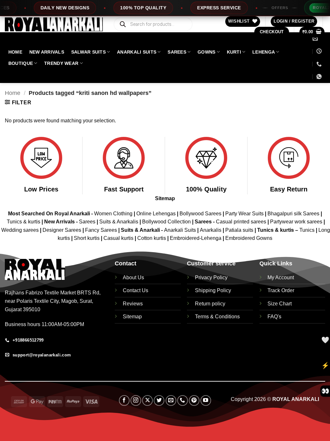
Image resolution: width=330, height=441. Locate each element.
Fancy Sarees (101, 230)
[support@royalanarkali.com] (316, 38)
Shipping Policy (213, 290)
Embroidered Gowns (248, 238)
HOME (15, 52)
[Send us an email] (171, 400)
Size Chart (279, 303)
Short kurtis (87, 238)
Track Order (280, 290)
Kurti (234, 52)
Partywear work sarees (296, 221)
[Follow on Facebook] (124, 400)
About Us (133, 277)
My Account (280, 277)
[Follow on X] (147, 400)
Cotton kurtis (152, 238)
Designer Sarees (62, 230)
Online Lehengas (156, 213)
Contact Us (135, 290)
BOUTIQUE (20, 63)
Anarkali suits (136, 52)
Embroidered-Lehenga (195, 238)
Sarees (177, 52)
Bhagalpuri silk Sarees (293, 213)
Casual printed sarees (241, 221)
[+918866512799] (319, 64)
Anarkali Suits (180, 230)
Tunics (307, 230)
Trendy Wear (61, 63)
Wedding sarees (20, 230)
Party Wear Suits (244, 213)
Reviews (133, 303)
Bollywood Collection (166, 221)
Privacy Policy (211, 277)
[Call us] (182, 400)
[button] (294, 21)
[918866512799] (319, 76)
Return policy (210, 303)
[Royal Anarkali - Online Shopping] (54, 24)
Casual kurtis (119, 238)
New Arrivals (46, 52)
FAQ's (274, 316)
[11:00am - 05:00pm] (319, 51)
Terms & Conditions (217, 316)
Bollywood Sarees (200, 213)
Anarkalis (211, 230)
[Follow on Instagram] (136, 400)
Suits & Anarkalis (118, 221)
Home (12, 92)
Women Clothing (113, 213)
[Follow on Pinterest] (194, 400)
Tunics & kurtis (23, 221)
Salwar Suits (88, 52)
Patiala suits (240, 230)
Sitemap (165, 198)
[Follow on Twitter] (159, 400)
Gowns (206, 52)
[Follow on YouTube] (205, 400)
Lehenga (263, 52)
